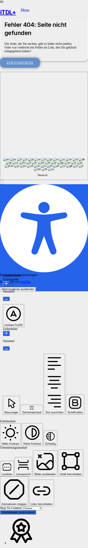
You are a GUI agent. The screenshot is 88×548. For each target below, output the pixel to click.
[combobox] (44, 126)
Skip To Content (11, 508)
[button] (25, 10)
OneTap (25, 282)
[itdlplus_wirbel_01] (10, 17)
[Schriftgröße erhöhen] (6, 283)
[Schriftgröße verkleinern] (6, 299)
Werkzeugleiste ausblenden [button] (18, 289)
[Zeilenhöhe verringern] (6, 348)
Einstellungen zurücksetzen (18, 512)
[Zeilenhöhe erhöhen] (6, 333)
